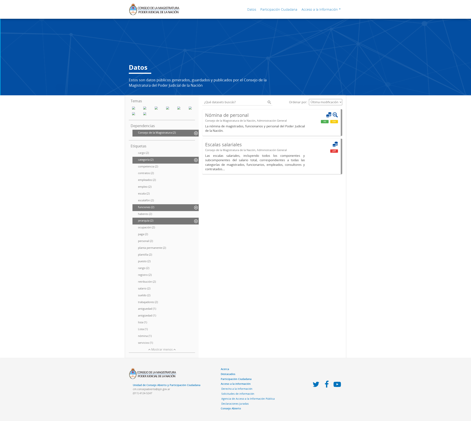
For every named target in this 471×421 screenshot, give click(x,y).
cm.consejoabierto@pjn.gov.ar (151, 389)
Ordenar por (298, 102)
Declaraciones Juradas (235, 403)
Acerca (225, 369)
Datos (251, 9)
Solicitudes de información (237, 393)
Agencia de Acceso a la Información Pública (248, 398)
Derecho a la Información (236, 388)
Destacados (228, 374)
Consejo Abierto (231, 408)
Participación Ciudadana (278, 9)
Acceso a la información (236, 383)
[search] (269, 102)
